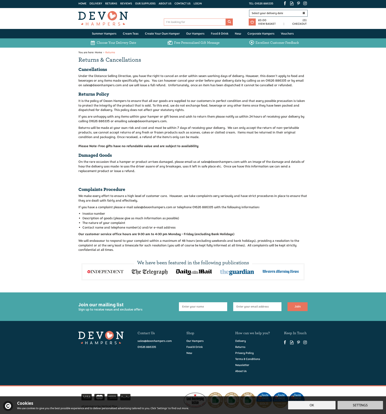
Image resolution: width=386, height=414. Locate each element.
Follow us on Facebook (285, 3)
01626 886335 (147, 347)
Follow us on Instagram (305, 3)
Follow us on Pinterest (298, 3)
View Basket (267, 24)
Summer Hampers (104, 34)
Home (82, 3)
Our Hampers (195, 341)
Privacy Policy (244, 353)
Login (198, 3)
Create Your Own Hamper (162, 34)
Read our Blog (291, 3)
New (189, 353)
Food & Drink (194, 347)
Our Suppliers (145, 3)
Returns (240, 347)
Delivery (240, 341)
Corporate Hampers (260, 34)
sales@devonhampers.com (155, 341)
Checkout (299, 24)
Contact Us (183, 3)
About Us (241, 371)
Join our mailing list (110, 307)
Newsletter (242, 365)
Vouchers (287, 34)
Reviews (126, 3)
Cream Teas (131, 34)
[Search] (229, 22)
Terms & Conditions (247, 359)
